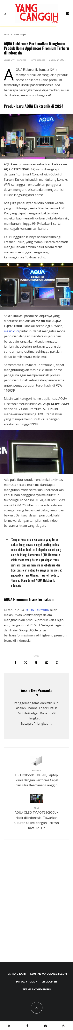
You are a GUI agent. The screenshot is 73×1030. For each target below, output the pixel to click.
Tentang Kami (16, 973)
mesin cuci (11, 331)
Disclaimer (49, 981)
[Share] (15, 662)
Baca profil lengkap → (36, 723)
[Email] (46, 662)
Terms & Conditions (36, 989)
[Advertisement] (36, 909)
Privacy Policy (26, 981)
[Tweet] (25, 662)
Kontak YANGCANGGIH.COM (48, 973)
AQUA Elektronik (37, 610)
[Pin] (36, 662)
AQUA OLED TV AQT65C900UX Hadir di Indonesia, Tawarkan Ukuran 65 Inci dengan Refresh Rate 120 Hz (36, 818)
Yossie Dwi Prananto (15, 59)
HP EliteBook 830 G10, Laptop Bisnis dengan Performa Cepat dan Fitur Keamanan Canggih (37, 778)
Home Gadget (37, 59)
